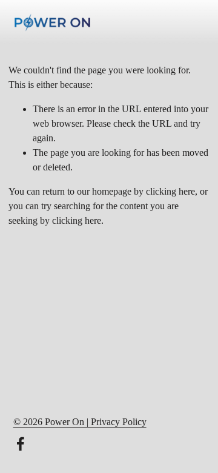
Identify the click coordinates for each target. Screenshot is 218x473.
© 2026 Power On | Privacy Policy (80, 422)
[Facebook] (20, 444)
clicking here (170, 191)
